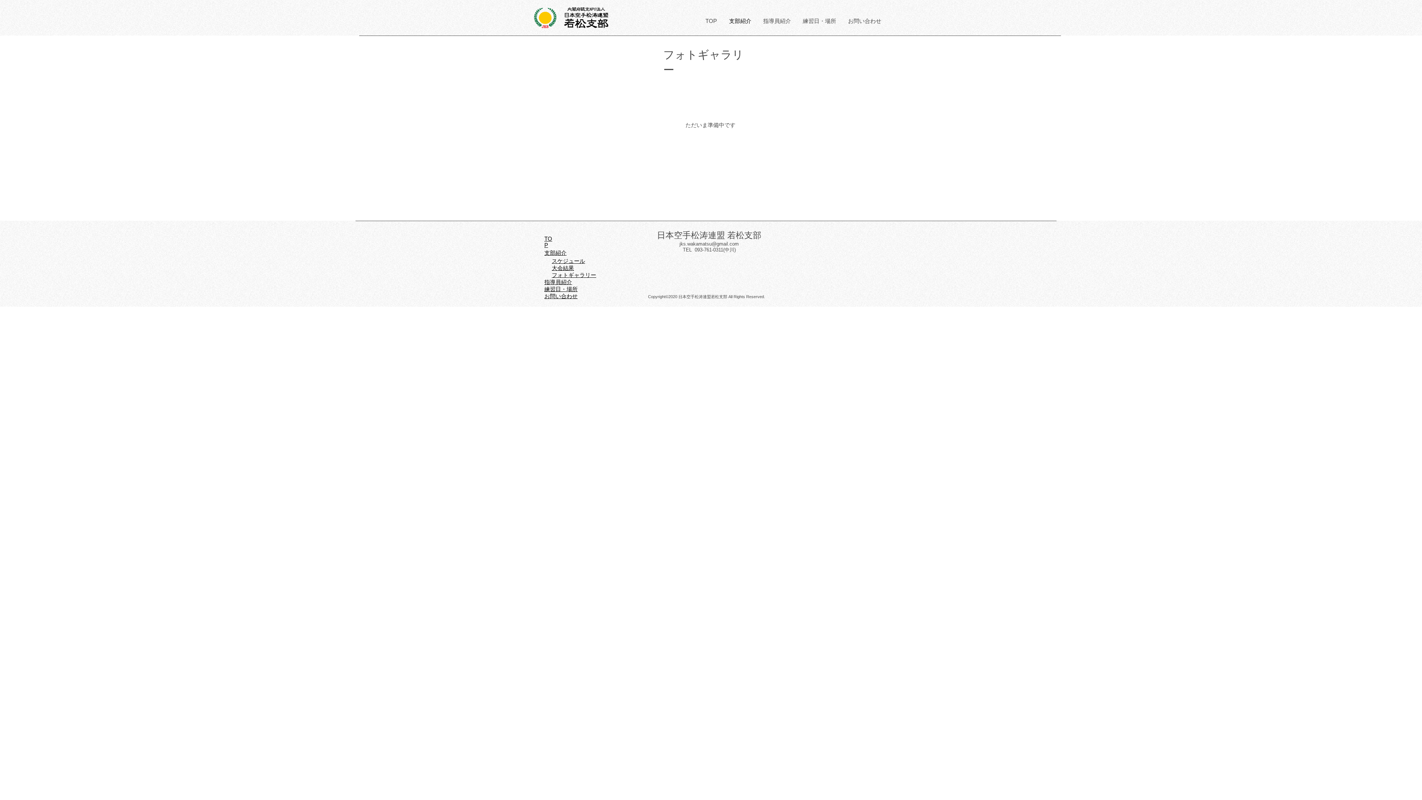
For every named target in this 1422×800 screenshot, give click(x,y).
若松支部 (586, 23)
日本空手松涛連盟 (586, 15)
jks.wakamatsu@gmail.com (709, 244)
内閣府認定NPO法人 (586, 9)
